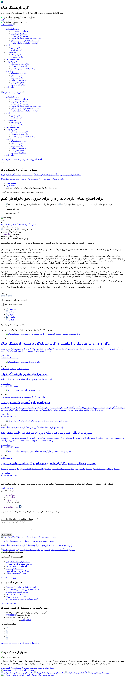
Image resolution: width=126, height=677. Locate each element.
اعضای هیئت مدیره (18, 85)
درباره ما (9, 71)
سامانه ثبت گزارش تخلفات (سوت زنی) (22, 587)
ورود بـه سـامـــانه (8, 577)
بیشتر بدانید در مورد (27, 668)
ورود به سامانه (7, 488)
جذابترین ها (10, 497)
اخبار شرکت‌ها (17, 50)
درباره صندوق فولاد (18, 73)
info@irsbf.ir (26, 620)
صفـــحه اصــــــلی (8, 603)
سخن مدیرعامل (17, 82)
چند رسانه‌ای (11, 52)
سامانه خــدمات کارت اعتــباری (19, 564)
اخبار (8, 45)
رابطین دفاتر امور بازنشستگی (23, 68)
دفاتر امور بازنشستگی (20, 64)
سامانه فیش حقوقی (19, 33)
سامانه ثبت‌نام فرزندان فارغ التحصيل (26, 38)
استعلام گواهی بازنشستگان (17, 573)
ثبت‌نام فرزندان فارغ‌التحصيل (17, 571)
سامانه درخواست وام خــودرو (18, 562)
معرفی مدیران (17, 75)
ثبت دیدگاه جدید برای (9, 507)
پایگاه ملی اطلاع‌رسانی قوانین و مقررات (22, 599)
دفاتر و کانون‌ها (12, 61)
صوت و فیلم (16, 54)
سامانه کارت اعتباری (19, 36)
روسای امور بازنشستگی (21, 66)
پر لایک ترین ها (11, 499)
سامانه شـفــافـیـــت (14, 594)
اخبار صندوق (16, 47)
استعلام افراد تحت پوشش (16, 566)
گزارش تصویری (17, 57)
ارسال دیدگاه (6, 534)
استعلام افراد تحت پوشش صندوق (24, 43)
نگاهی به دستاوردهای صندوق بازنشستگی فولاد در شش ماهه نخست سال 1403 (32, 179)
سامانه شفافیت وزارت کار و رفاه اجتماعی (23, 589)
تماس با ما (10, 87)
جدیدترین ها (10, 495)
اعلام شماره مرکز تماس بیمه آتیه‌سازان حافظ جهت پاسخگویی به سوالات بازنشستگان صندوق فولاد (41, 175)
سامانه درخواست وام (19, 31)
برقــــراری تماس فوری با (20, 643)
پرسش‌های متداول (18, 80)
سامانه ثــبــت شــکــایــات (17, 592)
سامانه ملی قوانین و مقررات (17, 596)
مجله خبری (10, 185)
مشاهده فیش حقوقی (14, 568)
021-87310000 (11, 615)
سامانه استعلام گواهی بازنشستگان (25, 40)
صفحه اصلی (11, 183)
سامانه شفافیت (12, 59)
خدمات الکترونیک (13, 29)
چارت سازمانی (17, 78)
